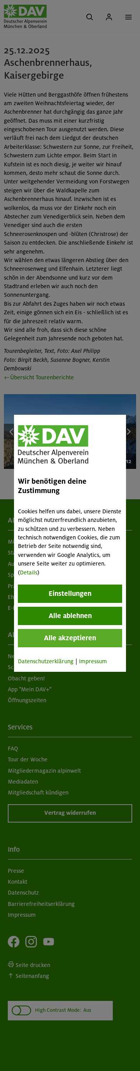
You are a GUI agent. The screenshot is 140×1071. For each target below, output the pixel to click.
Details (28, 572)
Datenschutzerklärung (46, 661)
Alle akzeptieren (70, 638)
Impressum (93, 661)
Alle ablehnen (70, 615)
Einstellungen (70, 593)
